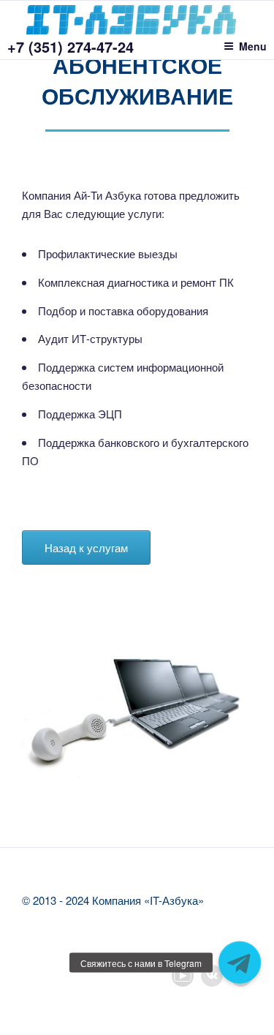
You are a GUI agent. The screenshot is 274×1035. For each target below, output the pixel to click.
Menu (253, 46)
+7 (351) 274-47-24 (70, 46)
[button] (239, 962)
